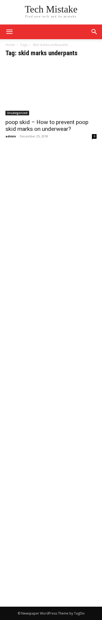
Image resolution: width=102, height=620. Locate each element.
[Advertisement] (51, 201)
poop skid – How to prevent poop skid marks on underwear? (46, 125)
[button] (94, 31)
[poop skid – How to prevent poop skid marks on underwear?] (51, 89)
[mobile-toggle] (9, 31)
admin (10, 136)
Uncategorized (17, 113)
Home (10, 44)
